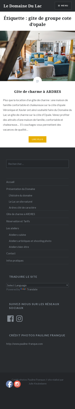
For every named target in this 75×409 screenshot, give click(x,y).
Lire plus (37, 139)
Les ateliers (12, 228)
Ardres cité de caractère (22, 207)
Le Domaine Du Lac (22, 5)
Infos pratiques (15, 260)
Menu (64, 5)
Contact (11, 253)
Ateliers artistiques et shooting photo (30, 240)
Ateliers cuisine (17, 234)
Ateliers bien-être (19, 246)
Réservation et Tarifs (18, 221)
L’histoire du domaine (20, 195)
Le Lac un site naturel (20, 201)
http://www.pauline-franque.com (24, 343)
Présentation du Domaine (20, 188)
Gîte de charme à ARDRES (20, 214)
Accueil (10, 181)
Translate (32, 289)
